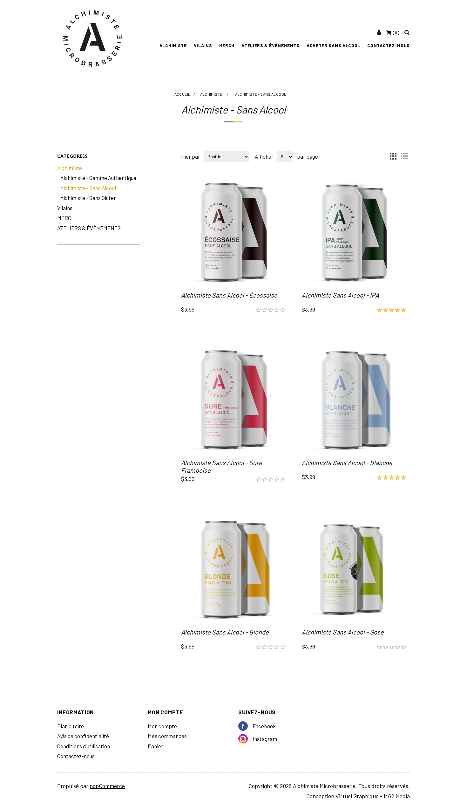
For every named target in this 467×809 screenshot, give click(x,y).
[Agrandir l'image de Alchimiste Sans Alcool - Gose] (354, 569)
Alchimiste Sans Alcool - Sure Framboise (221, 466)
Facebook (245, 726)
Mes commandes (167, 736)
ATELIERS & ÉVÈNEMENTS (270, 45)
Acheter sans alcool (333, 45)
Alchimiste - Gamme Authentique (98, 178)
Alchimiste (173, 45)
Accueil (182, 94)
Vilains (203, 45)
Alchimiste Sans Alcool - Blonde (225, 632)
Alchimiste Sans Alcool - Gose (343, 632)
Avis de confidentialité (83, 736)
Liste (404, 156)
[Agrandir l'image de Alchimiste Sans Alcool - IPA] (354, 232)
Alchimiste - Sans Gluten (88, 198)
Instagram (245, 739)
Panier (155, 746)
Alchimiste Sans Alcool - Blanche (347, 462)
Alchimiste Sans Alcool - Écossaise (229, 295)
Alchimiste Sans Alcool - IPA (340, 295)
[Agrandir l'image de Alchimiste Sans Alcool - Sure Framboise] (233, 400)
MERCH (227, 45)
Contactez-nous (388, 45)
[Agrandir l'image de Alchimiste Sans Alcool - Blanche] (354, 400)
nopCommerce (107, 785)
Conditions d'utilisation (83, 746)
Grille (393, 156)
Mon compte (162, 726)
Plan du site (70, 726)
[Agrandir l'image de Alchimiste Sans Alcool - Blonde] (233, 569)
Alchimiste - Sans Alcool (88, 188)
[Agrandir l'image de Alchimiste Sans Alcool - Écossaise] (233, 232)
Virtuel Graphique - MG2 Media (372, 795)
